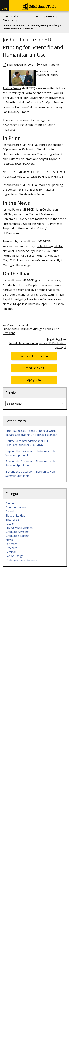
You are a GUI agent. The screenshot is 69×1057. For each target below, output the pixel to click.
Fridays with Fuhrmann (20, 528)
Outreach (11, 544)
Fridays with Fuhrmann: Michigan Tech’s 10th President (31, 331)
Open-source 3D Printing (20, 149)
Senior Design (14, 556)
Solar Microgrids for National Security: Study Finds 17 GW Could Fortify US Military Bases (33, 250)
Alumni (10, 503)
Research (54, 64)
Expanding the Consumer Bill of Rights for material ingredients (33, 189)
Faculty (10, 523)
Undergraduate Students (21, 560)
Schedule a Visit (34, 368)
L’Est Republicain (29, 125)
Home (6, 25)
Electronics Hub (15, 515)
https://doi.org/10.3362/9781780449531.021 (37, 176)
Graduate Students (17, 536)
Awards (10, 511)
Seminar (11, 552)
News (44, 64)
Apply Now (34, 380)
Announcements (16, 507)
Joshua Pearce (12, 88)
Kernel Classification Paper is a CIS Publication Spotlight (37, 345)
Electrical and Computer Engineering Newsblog (30, 18)
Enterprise (12, 519)
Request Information (34, 356)
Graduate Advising (17, 532)
